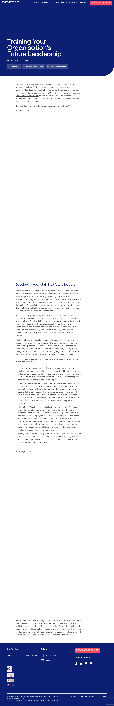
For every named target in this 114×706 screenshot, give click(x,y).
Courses (36, 3)
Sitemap (73, 696)
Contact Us (83, 3)
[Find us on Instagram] (81, 663)
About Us (64, 3)
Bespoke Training (30, 655)
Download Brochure (101, 3)
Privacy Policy (102, 696)
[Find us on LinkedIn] (76, 663)
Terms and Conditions (87, 696)
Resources (73, 3)
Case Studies (54, 3)
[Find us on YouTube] (91, 663)
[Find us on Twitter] (86, 663)
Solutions (44, 3)
